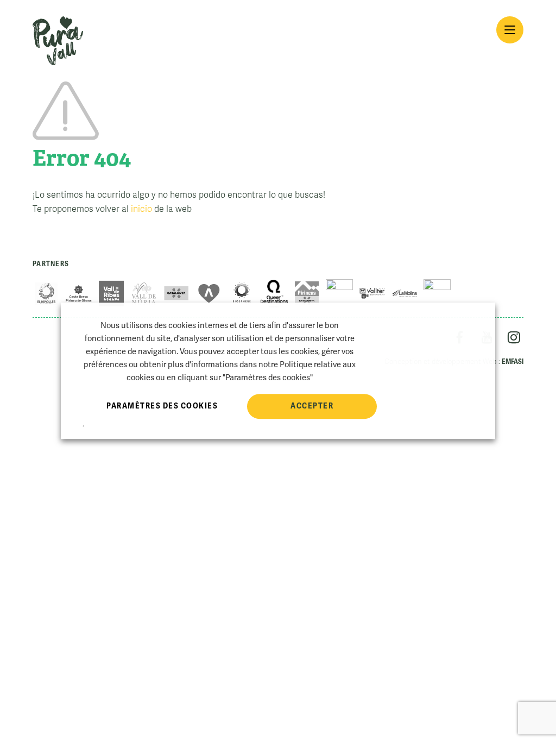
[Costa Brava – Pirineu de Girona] (78, 293)
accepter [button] (311, 406)
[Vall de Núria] (143, 293)
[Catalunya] (176, 293)
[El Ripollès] (46, 293)
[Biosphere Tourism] (241, 293)
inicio (141, 209)
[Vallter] (372, 293)
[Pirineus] (306, 293)
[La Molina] (404, 293)
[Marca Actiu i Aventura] (209, 293)
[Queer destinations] (274, 293)
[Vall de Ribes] (111, 293)
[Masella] (437, 293)
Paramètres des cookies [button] (162, 406)
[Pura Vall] (58, 41)
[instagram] (513, 339)
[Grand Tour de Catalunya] (339, 293)
